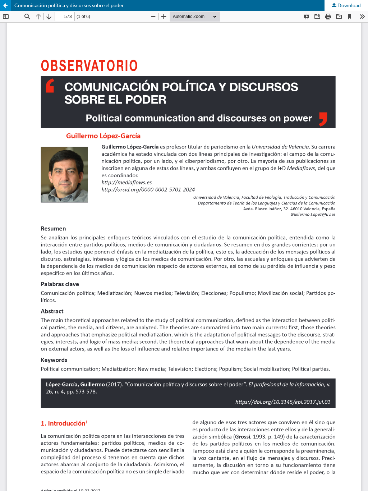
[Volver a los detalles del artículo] (5, 5)
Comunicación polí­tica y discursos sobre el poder (69, 5)
